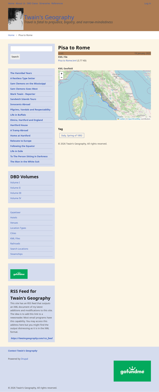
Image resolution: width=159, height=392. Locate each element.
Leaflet (122, 119)
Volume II (15, 187)
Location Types (18, 227)
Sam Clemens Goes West (24, 88)
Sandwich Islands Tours (23, 99)
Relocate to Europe (20, 140)
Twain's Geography (49, 17)
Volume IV (15, 198)
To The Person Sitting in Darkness (29, 156)
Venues (14, 222)
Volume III (15, 192)
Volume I (15, 182)
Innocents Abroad (20, 104)
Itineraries (44, 3)
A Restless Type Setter (22, 78)
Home (11, 3)
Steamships (16, 253)
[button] (61, 74)
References (57, 3)
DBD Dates (32, 3)
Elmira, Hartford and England (26, 120)
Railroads (15, 243)
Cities (13, 233)
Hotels (13, 217)
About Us (20, 3)
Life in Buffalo (18, 114)
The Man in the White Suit (24, 161)
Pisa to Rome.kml (67, 60)
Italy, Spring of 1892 (71, 135)
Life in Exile (16, 151)
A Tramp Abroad (19, 130)
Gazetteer (15, 212)
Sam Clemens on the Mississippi (28, 83)
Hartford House (19, 125)
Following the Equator (22, 146)
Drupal (24, 358)
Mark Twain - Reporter (22, 93)
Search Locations (19, 248)
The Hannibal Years (21, 73)
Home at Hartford (20, 135)
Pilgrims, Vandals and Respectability (30, 109)
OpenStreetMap (134, 119)
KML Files (15, 238)
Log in (147, 3)
